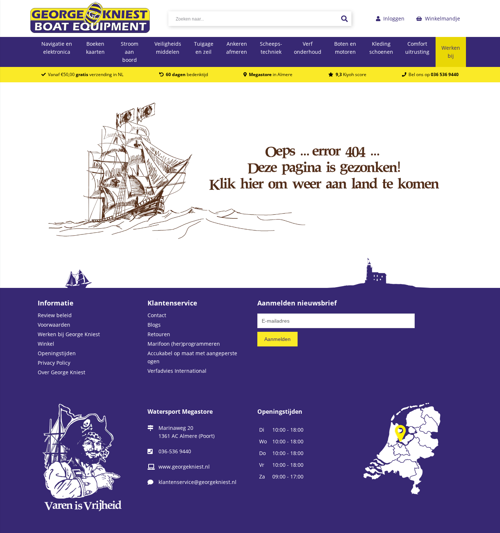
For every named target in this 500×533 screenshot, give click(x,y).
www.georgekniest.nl (184, 466)
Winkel (46, 343)
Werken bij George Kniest (69, 334)
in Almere (270, 74)
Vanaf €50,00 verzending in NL (84, 74)
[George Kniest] (90, 18)
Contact (157, 315)
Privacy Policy (54, 362)
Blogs (154, 324)
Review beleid (55, 315)
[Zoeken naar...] (344, 18)
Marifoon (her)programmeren (184, 343)
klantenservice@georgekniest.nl (197, 481)
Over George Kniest (61, 372)
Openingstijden (57, 353)
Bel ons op (432, 74)
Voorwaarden (54, 324)
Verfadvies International (177, 370)
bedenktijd (187, 74)
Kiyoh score (351, 74)
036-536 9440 (174, 451)
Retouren (159, 334)
